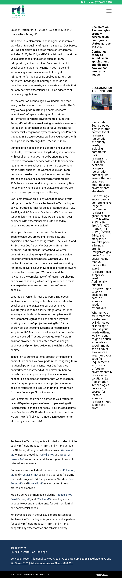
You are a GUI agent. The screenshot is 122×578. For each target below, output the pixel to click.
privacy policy (102, 575)
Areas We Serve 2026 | (75, 558)
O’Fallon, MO (43, 499)
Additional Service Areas (45, 558)
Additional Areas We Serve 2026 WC (51, 563)
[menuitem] (107, 11)
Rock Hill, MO (36, 483)
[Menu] (107, 11)
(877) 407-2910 (103, 2)
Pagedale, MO (64, 494)
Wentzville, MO (28, 474)
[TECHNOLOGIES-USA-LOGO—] (18, 11)
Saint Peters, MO (20, 499)
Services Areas (20, 558)
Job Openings (39, 551)
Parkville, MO (46, 454)
